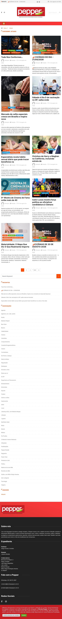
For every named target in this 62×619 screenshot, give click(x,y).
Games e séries (5, 397)
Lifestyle (3, 415)
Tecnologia (4, 481)
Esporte (3, 390)
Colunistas (12, 50)
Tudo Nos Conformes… (12, 57)
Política (54, 52)
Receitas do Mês (5, 471)
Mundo (3, 429)
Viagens (3, 485)
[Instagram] (4, 12)
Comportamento (20, 150)
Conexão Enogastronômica (8, 345)
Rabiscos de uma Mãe (7, 467)
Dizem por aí (6, 52)
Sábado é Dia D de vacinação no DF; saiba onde (45, 98)
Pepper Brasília (16, 52)
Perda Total (4, 457)
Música (3, 432)
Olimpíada (4, 443)
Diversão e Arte (5, 369)
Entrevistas (4, 387)
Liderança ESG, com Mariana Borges (13, 237)
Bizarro (3, 327)
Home (5, 28)
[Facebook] (1, 12)
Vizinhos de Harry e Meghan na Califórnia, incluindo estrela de (45, 158)
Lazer (2, 408)
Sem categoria (5, 478)
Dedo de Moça (51, 50)
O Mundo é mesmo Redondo (8, 439)
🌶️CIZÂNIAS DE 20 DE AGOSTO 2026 (42, 245)
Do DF (2, 376)
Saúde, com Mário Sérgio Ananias (10, 474)
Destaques (19, 50)
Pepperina (4, 453)
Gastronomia (20, 107)
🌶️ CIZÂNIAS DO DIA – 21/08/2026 (13, 1)
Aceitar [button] (24, 615)
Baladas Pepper (5, 320)
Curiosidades (4, 352)
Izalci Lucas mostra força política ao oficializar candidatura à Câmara (44, 202)
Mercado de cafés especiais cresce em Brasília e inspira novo (14, 116)
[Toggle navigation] (3, 23)
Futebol (3, 394)
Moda (2, 425)
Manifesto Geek (5, 422)
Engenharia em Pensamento (8, 380)
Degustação (4, 362)
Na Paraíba (4, 436)
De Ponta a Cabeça (6, 355)
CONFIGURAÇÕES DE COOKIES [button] (11, 615)
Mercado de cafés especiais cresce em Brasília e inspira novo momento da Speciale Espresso (25, 294)
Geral (2, 404)
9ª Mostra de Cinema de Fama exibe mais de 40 (15, 199)
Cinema (16, 191)
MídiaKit (3, 494)
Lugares (3, 418)
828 (35, 270)
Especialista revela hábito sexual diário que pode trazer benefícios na (15, 159)
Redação (7, 60)
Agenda (5, 191)
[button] (37, 2)
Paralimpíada (4, 446)
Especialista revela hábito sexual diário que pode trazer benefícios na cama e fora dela (24, 301)
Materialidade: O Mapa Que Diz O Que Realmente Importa (15, 245)
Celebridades (43, 149)
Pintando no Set (5, 460)
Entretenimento (5, 383)
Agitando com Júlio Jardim (41, 190)
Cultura (23, 191)
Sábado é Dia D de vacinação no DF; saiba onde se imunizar (17, 297)
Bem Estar (11, 150)
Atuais (11, 28)
